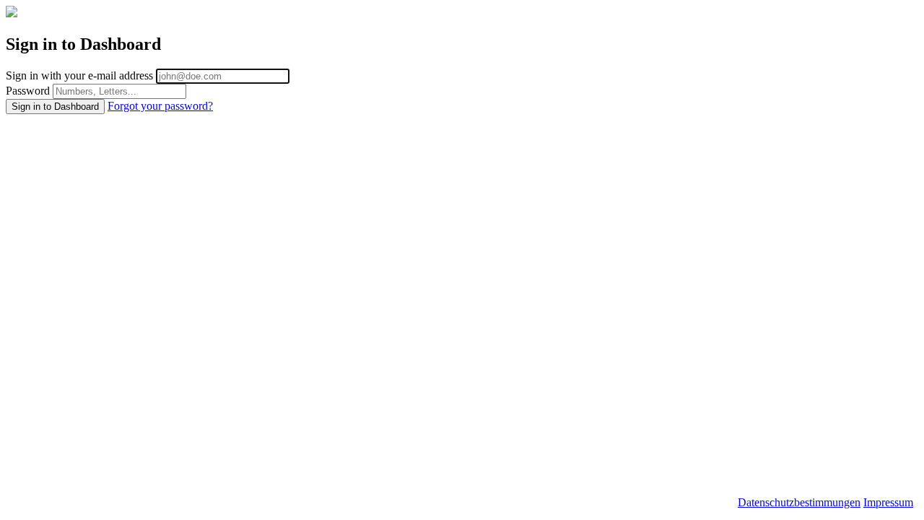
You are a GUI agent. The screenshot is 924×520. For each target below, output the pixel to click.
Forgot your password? (160, 106)
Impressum (888, 502)
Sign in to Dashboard (55, 106)
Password (28, 90)
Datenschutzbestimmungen (799, 502)
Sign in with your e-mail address (79, 75)
